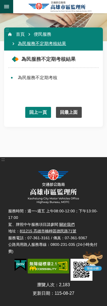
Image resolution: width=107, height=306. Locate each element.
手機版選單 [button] (6, 6)
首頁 (20, 34)
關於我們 (67, 224)
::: (7, 29)
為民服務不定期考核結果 (42, 43)
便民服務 (42, 34)
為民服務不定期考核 (37, 77)
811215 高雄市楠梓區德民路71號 (48, 231)
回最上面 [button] (69, 112)
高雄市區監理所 (60, 6)
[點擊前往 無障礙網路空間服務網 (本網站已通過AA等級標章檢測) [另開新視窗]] (48, 266)
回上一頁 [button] (38, 112)
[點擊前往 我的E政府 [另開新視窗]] (20, 265)
